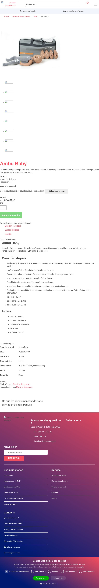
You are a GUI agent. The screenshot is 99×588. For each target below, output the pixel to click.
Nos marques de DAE (12, 481)
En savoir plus (79, 567)
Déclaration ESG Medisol (13, 541)
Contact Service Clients (13, 524)
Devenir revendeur (11, 535)
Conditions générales (12, 547)
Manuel (8, 234)
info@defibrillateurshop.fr (45, 441)
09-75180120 (40, 436)
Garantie (54, 493)
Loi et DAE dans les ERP (13, 498)
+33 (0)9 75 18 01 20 (43, 432)
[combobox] (52, 4)
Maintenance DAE (11, 504)
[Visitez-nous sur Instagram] (82, 425)
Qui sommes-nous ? (11, 518)
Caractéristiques (12, 230)
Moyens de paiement (59, 481)
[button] (49, 583)
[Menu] (96, 4)
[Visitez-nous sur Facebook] (68, 425)
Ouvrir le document (21, 384)
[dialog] (49, 572)
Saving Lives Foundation (13, 529)
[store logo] (8, 4)
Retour (54, 498)
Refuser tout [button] (58, 578)
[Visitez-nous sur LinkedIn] (75, 425)
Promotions (8, 475)
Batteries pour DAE (11, 493)
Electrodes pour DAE (12, 487)
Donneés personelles (12, 553)
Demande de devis (58, 475)
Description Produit (13, 226)
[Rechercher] (76, 4)
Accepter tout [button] (41, 578)
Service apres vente (59, 487)
